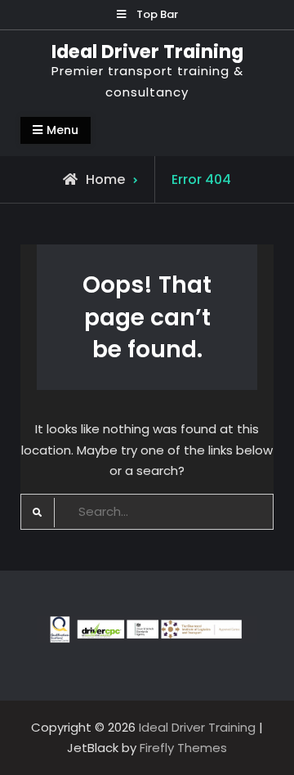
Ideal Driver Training (147, 51)
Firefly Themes (183, 747)
